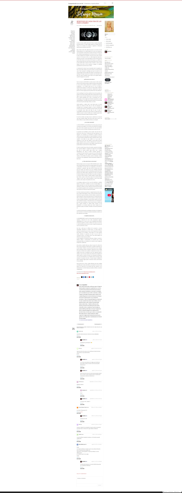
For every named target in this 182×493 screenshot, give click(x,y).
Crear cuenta (108, 39)
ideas (74, 44)
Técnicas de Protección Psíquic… (110, 97)
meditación (108, 170)
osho (108, 176)
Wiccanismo (93, 25)
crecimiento (70, 37)
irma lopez (84, 390)
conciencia (108, 159)
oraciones (106, 176)
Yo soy (107, 184)
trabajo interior (109, 182)
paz (109, 176)
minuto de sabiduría (109, 174)
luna (70, 45)
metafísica (108, 173)
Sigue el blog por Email (108, 60)
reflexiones (107, 179)
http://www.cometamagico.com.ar (83, 273)
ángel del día (107, 185)
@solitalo (81, 25)
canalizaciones (108, 154)
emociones (108, 161)
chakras (111, 156)
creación (73, 36)
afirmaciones (107, 148)
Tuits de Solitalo (108, 58)
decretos (110, 160)
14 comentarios (99, 25)
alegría (105, 149)
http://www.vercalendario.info (89, 271)
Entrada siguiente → (98, 324)
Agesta (111, 148)
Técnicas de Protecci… (110, 95)
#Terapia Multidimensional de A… (111, 108)
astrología (111, 152)
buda (108, 153)
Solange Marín (89, 25)
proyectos (70, 51)
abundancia (107, 147)
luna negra (71, 46)
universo (106, 183)
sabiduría (111, 179)
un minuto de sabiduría (110, 183)
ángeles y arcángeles (108, 186)
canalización (106, 155)
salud (105, 180)
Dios (112, 160)
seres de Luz (111, 180)
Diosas (106, 161)
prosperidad (73, 50)
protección (106, 177)
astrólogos (73, 33)
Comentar (99, 485)
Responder (79, 337)
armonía (106, 152)
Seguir (107, 79)
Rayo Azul (109, 177)
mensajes (106, 172)
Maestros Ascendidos (109, 169)
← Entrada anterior (80, 324)
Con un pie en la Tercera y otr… (110, 101)
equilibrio (106, 162)
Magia (86, 25)
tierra (105, 182)
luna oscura (73, 47)
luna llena (73, 45)
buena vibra (111, 153)
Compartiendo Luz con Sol (75, 3)
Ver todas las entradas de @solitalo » (86, 319)
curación (70, 41)
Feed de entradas (109, 43)
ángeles (110, 185)
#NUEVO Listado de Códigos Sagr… (111, 104)
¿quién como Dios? (110, 184)
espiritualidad (108, 163)
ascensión (108, 152)
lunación (73, 49)
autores (106, 153)
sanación (108, 180)
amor (108, 149)
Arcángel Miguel (110, 151)
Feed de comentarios (110, 45)
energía (111, 161)
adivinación (73, 32)
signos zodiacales (107, 181)
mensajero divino (108, 171)
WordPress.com (109, 47)
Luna (84, 25)
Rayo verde (108, 178)
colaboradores (106, 157)
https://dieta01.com (82, 444)
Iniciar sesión (108, 41)
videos (105, 184)
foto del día (110, 165)
